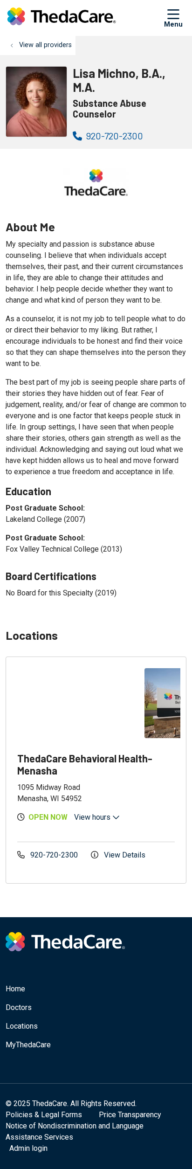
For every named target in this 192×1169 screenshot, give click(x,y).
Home (15, 988)
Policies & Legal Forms (44, 1114)
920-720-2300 (113, 135)
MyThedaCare (28, 1044)
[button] (175, 17)
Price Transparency (130, 1114)
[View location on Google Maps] (78, 703)
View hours (93, 817)
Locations (22, 1026)
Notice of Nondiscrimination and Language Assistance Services (75, 1131)
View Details (123, 855)
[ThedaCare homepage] (85, 18)
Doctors (19, 1007)
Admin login (28, 1148)
